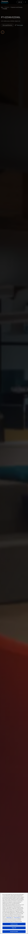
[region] (14, 913)
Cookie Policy (9, 917)
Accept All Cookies (14, 931)
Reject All (14, 927)
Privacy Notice (17, 917)
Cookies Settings (14, 924)
